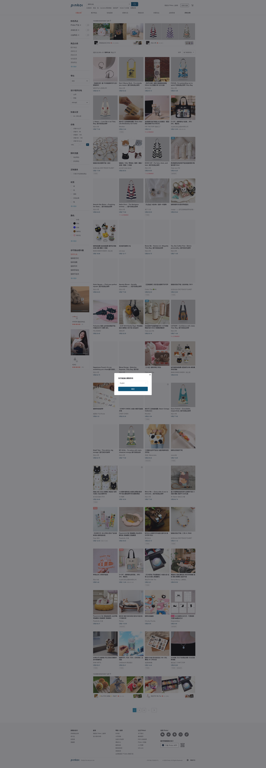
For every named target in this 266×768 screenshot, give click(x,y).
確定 (133, 389)
